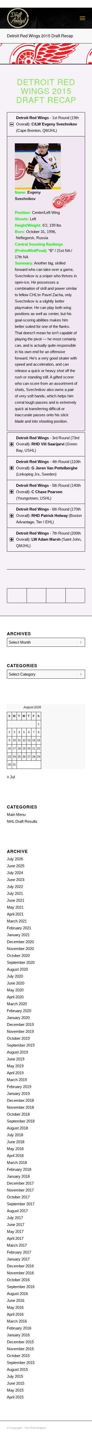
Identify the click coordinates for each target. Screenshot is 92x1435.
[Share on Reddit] (55, 595)
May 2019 (15, 1066)
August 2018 (17, 1128)
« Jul (11, 777)
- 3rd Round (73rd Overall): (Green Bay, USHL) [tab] (47, 444)
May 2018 (15, 1149)
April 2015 (15, 1397)
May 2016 (15, 1307)
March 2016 (17, 1321)
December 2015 (20, 1342)
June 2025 (15, 866)
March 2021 (17, 921)
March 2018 (17, 1162)
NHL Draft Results (22, 821)
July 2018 (15, 1135)
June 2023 (15, 879)
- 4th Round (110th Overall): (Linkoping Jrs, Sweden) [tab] (48, 468)
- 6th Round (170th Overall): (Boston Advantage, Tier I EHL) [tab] (49, 515)
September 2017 (20, 1204)
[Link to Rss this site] (66, 1427)
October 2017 (18, 1197)
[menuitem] (82, 18)
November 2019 (20, 1031)
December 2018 (20, 1100)
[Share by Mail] (75, 595)
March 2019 (17, 1080)
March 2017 (17, 1245)
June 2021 (15, 900)
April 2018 (15, 1155)
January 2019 (18, 1093)
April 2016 (15, 1314)
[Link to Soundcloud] (58, 1427)
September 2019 (20, 1045)
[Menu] (82, 18)
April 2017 (15, 1238)
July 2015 (15, 1376)
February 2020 (19, 1011)
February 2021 (19, 928)
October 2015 (18, 1355)
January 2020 (18, 1017)
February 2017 (19, 1252)
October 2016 (18, 1280)
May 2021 (15, 907)
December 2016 (20, 1266)
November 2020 (20, 948)
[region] (46, 283)
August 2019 (17, 1052)
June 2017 (15, 1224)
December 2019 (20, 1024)
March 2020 (17, 1004)
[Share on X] (36, 595)
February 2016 (19, 1328)
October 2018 (18, 1114)
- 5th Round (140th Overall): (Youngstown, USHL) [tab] (48, 491)
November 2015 (20, 1349)
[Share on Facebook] (17, 595)
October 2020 (18, 955)
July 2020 (15, 976)
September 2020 (20, 962)
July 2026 (15, 859)
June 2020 (15, 983)
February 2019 (19, 1086)
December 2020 (20, 942)
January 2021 (18, 935)
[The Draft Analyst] (38, 18)
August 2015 (17, 1369)
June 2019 (15, 1059)
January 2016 (18, 1335)
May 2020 (15, 990)
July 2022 (15, 886)
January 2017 (18, 1259)
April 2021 (15, 914)
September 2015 (20, 1362)
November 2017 (20, 1190)
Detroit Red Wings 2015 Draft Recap (40, 36)
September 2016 (20, 1286)
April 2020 (15, 997)
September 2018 (20, 1121)
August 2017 (17, 1211)
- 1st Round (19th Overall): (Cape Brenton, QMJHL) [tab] (47, 124)
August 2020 (17, 969)
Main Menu (16, 814)
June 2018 (15, 1142)
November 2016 (20, 1273)
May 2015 (15, 1390)
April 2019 (15, 1073)
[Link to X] (73, 1427)
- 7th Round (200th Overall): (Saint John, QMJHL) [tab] (49, 539)
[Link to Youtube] (81, 1427)
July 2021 (15, 893)
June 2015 (15, 1383)
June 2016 (15, 1300)
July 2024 (15, 873)
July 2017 (15, 1218)
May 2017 (15, 1231)
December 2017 (20, 1183)
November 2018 (20, 1107)
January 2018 (18, 1176)
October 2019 (18, 1038)
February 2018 (19, 1169)
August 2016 (17, 1293)
